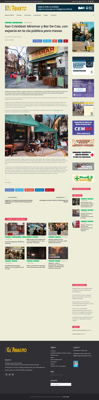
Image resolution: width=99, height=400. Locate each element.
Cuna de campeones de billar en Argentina (14, 242)
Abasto (29, 237)
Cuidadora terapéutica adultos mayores (61, 353)
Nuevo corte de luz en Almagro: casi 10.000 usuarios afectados (36, 266)
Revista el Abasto (9, 40)
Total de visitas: (76, 334)
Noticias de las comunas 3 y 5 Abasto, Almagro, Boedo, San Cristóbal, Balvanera (24, 1)
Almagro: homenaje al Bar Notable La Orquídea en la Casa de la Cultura (87, 216)
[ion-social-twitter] (91, 1)
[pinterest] (65, 40)
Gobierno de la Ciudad (57, 375)
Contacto (54, 15)
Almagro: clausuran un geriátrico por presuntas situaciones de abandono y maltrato (87, 227)
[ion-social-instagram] (9, 374)
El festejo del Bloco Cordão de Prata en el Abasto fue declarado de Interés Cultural (82, 318)
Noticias (19, 15)
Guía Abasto (37, 15)
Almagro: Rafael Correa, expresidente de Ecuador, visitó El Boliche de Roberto (57, 241)
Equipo (46, 15)
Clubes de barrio (16, 237)
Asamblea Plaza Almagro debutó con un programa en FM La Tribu (14, 267)
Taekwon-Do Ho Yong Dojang (58, 366)
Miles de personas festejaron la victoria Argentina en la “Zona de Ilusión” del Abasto (36, 241)
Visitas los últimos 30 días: (79, 330)
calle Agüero (57, 110)
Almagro (8, 237)
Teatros (58, 261)
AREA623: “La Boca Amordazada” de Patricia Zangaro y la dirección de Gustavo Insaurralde (56, 266)
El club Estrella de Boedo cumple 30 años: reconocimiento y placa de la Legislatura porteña (81, 296)
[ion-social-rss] (93, 1)
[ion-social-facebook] (88, 1)
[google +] (55, 40)
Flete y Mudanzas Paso (56, 359)
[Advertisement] (83, 258)
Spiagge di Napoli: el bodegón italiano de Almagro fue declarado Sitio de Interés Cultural (82, 290)
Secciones (27, 15)
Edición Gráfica (9, 15)
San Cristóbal (17, 22)
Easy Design (66, 396)
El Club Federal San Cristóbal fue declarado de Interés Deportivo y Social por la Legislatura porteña (82, 303)
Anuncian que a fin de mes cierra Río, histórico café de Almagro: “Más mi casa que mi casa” (87, 204)
